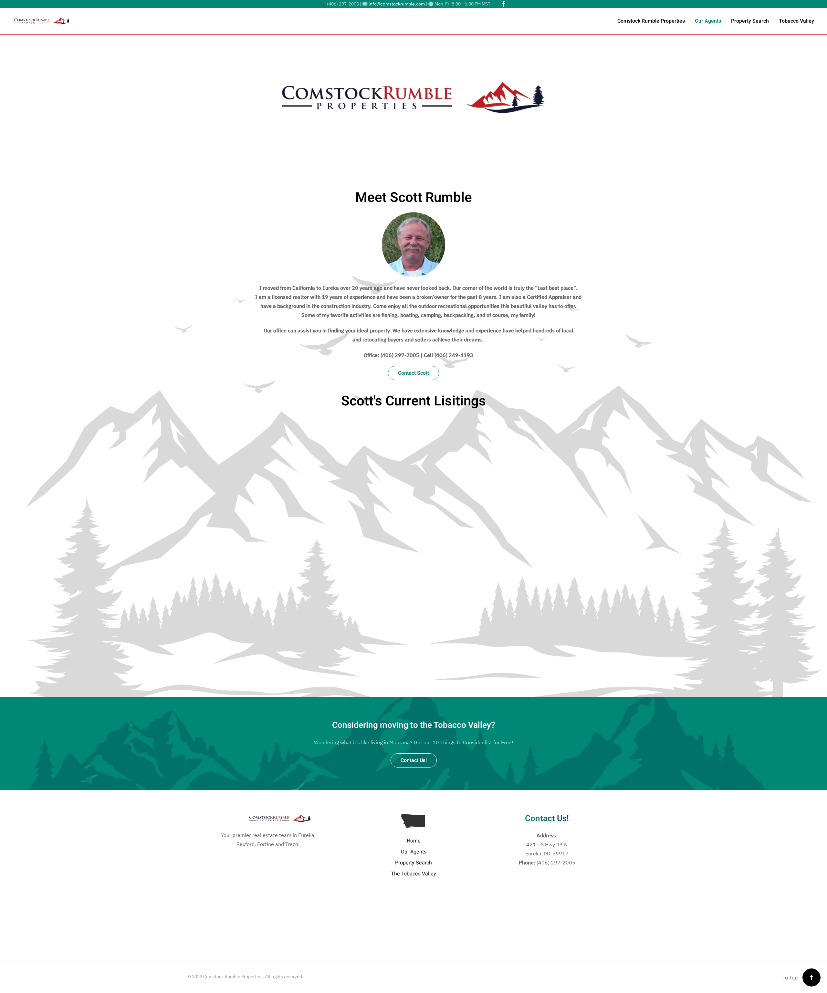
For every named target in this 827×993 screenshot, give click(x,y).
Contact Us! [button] (414, 760)
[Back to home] (42, 21)
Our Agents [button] (708, 21)
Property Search (413, 863)
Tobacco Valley (796, 21)
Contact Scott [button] (413, 373)
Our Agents (413, 852)
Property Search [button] (750, 21)
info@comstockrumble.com (397, 4)
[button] (811, 977)
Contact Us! (547, 818)
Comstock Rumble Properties (651, 21)
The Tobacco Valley (413, 874)
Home (414, 841)
